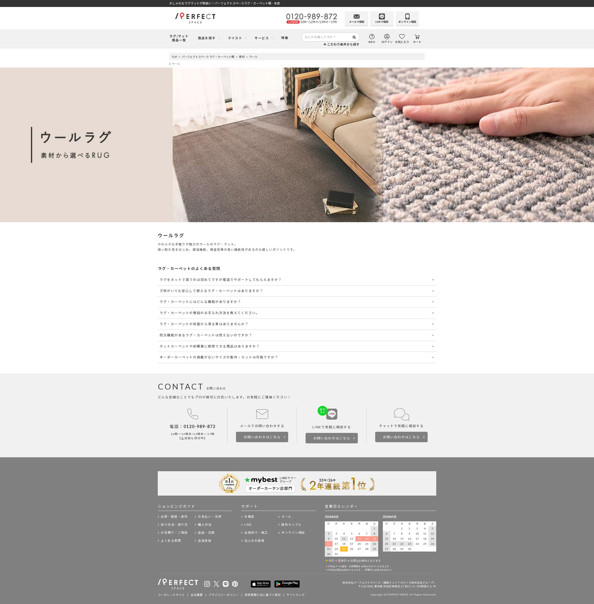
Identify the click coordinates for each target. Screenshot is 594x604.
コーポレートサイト (171, 595)
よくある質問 (171, 540)
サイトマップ (296, 595)
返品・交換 (206, 532)
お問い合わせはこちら (262, 437)
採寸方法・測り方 (174, 524)
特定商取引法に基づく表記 (263, 595)
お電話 (249, 516)
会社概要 (197, 595)
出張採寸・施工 (256, 532)
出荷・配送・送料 (174, 516)
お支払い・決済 (210, 516)
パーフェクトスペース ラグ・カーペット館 (208, 56)
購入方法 (204, 524)
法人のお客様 (254, 540)
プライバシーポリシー (224, 595)
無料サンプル (291, 524)
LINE (248, 524)
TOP (174, 56)
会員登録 (204, 540)
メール (286, 516)
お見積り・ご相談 (174, 532)
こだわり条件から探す (343, 44)
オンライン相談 (293, 532)
